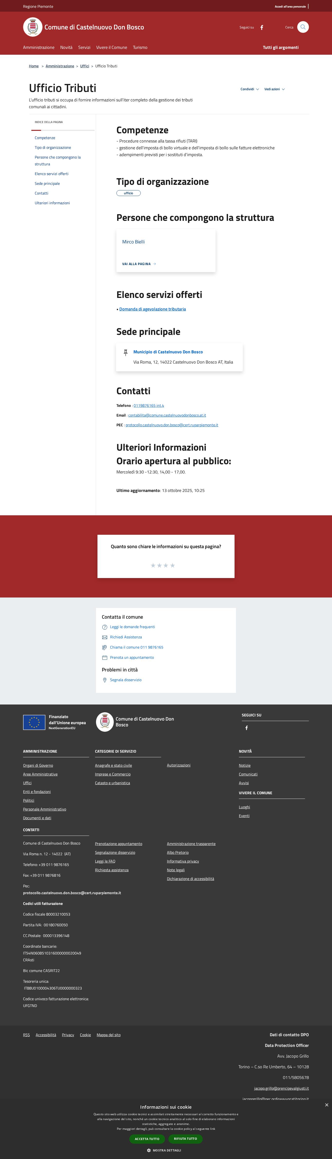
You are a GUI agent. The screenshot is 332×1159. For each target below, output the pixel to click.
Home (34, 66)
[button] (166, 1150)
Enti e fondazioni (37, 791)
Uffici (84, 66)
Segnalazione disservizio (115, 852)
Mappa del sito (109, 1035)
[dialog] (166, 1129)
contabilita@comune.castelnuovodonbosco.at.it (167, 415)
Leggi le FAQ (105, 861)
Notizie (245, 765)
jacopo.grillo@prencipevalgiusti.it (281, 1088)
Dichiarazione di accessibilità (190, 879)
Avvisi (244, 783)
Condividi (248, 89)
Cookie (85, 1035)
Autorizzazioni (179, 765)
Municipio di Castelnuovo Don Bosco (168, 351)
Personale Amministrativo (44, 809)
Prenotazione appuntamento (118, 844)
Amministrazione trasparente (191, 844)
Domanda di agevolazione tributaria (152, 309)
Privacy (68, 1035)
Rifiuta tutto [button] (185, 1139)
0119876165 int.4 (149, 405)
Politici (28, 800)
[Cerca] (303, 27)
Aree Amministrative (40, 774)
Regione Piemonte (38, 6)
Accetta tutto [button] (147, 1139)
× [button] (326, 1105)
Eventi (244, 816)
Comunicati (248, 774)
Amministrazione (60, 66)
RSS (26, 1035)
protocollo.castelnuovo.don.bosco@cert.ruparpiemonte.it (172, 425)
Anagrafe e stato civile (113, 765)
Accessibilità (46, 1035)
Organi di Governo (38, 765)
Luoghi (244, 807)
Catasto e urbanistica (112, 783)
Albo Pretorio (178, 852)
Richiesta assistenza (112, 870)
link (212, 1129)
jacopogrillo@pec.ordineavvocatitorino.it (276, 1099)
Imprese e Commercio (113, 774)
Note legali (176, 870)
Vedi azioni (272, 89)
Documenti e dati (37, 818)
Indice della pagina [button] (49, 122)
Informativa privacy (183, 861)
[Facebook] (260, 27)
